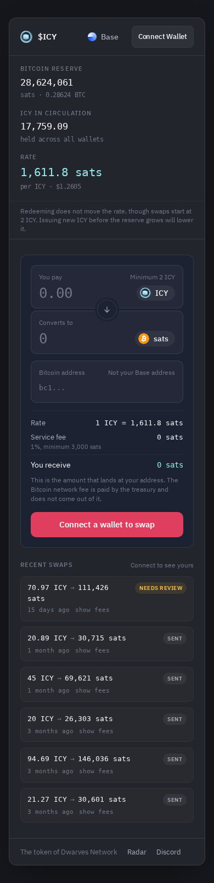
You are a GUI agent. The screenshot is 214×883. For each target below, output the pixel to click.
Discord (168, 851)
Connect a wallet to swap (107, 524)
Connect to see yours (162, 565)
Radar (137, 851)
